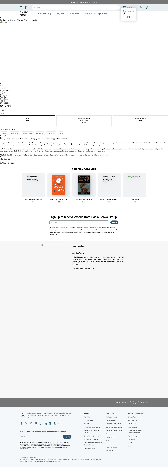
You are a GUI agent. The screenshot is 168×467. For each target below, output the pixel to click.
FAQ (107, 440)
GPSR (130, 446)
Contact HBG (110, 437)
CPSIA (130, 443)
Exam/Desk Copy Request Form (95, 14)
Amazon (4, 133)
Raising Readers (111, 447)
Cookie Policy (132, 424)
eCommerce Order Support (114, 427)
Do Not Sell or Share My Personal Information (136, 431)
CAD (128, 17)
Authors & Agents (111, 417)
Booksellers (109, 450)
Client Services (111, 420)
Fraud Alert (131, 439)
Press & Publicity (89, 448)
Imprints (86, 424)
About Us (87, 417)
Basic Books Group (44, 14)
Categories (60, 14)
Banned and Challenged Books (92, 431)
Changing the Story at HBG (93, 436)
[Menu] (21, 7)
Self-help (3, 163)
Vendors (108, 444)
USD (128, 14)
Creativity (11, 163)
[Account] (141, 7)
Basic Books (4, 99)
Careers (108, 434)
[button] (84, 84)
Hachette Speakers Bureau (114, 430)
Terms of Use (132, 417)
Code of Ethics (132, 427)
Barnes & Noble (27, 133)
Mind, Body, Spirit (6, 159)
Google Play (40, 133)
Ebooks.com (51, 133)
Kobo (61, 133)
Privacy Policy (132, 420)
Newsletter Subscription (92, 427)
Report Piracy (132, 436)
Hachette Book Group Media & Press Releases (93, 444)
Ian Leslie (5, 87)
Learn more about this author (82, 268)
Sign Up (114, 222)
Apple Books (14, 133)
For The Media (74, 14)
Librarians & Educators (113, 424)
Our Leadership (89, 420)
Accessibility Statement (91, 439)
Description (4, 136)
